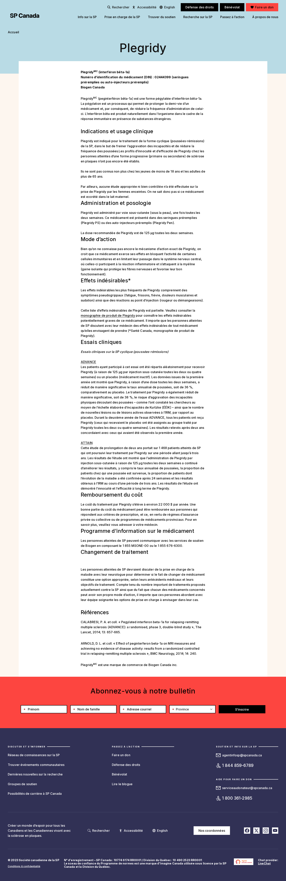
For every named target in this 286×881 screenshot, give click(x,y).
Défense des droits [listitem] (199, 7)
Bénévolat (119, 774)
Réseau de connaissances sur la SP (34, 755)
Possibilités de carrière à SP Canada (35, 794)
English (169, 7)
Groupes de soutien (22, 784)
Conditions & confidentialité (24, 866)
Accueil (13, 32)
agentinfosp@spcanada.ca (242, 755)
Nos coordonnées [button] (211, 831)
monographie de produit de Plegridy (108, 315)
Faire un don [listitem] (264, 7)
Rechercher (120, 7)
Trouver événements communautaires (36, 765)
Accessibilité (146, 7)
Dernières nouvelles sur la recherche (35, 774)
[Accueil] (25, 15)
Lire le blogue (122, 784)
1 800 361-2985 (237, 798)
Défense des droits (126, 765)
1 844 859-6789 (238, 765)
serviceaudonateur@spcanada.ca (247, 788)
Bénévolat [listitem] (232, 7)
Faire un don (121, 755)
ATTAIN (87, 443)
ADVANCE (88, 362)
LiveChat (264, 863)
